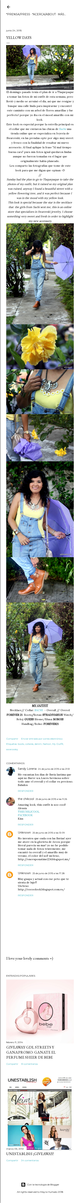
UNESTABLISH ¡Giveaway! (30, 1153)
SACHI (39, 710)
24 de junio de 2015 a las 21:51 (54, 768)
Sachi (63, 129)
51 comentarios (29, 1063)
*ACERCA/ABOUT (44, 14)
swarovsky (12, 749)
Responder (25, 790)
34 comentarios (30, 1160)
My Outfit (57, 743)
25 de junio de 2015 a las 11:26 (51, 799)
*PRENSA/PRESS (18, 14)
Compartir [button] (12, 738)
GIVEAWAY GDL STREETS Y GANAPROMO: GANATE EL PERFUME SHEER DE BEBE (31, 1052)
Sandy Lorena (27, 768)
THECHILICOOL (28, 811)
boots (21, 743)
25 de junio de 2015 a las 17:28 (48, 873)
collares (29, 743)
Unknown (24, 832)
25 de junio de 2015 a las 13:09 (48, 832)
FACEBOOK (25, 815)
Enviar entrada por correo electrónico (42, 738)
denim (38, 743)
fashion (47, 743)
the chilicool (26, 799)
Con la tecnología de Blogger (43, 1184)
